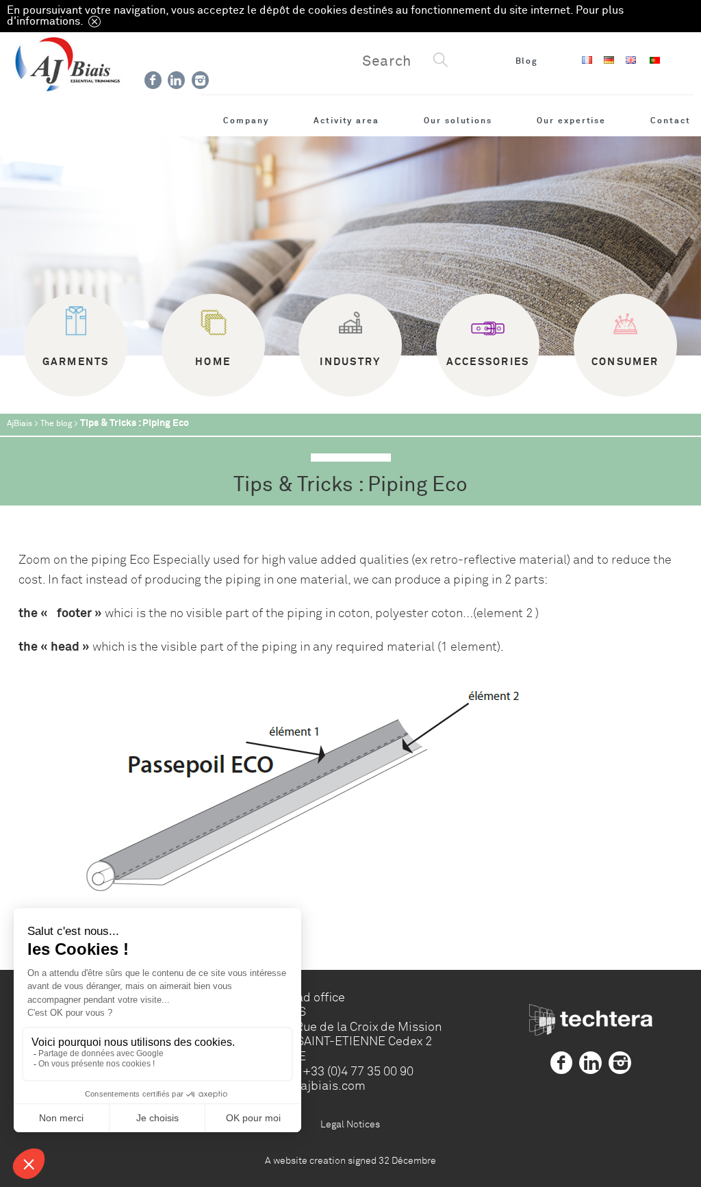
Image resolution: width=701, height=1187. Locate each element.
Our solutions (458, 120)
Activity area (346, 120)
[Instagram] (200, 80)
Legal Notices (350, 1124)
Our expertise (571, 120)
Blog (527, 60)
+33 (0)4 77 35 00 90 (358, 1071)
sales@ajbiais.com (312, 1085)
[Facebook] (153, 80)
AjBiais (19, 423)
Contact (670, 120)
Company (246, 120)
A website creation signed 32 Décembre (350, 1160)
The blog (56, 423)
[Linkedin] (176, 80)
